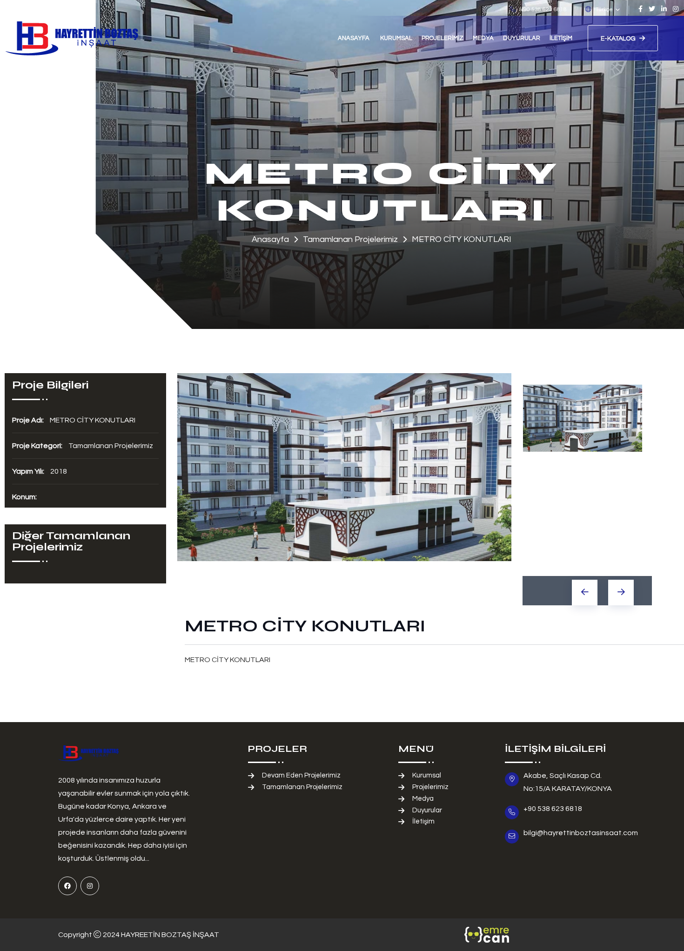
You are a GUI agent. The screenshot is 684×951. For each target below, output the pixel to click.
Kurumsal (396, 38)
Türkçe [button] (604, 10)
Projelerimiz (442, 38)
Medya (483, 38)
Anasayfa (353, 38)
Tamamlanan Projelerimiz (302, 787)
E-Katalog (618, 38)
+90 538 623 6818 (543, 10)
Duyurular (521, 38)
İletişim (561, 38)
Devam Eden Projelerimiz (301, 775)
